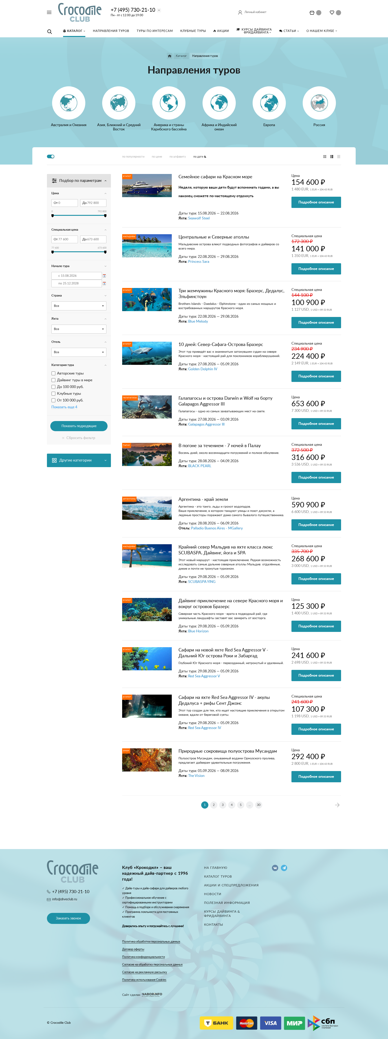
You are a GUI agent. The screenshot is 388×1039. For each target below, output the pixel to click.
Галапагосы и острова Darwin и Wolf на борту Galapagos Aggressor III (225, 401)
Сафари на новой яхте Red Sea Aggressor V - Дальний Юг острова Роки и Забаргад (223, 653)
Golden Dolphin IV (202, 369)
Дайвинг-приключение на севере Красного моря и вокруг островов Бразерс (231, 604)
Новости (212, 894)
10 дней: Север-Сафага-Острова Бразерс (221, 344)
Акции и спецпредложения (231, 885)
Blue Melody (198, 321)
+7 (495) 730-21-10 (133, 10)
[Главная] (169, 56)
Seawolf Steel (199, 218)
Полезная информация (227, 903)
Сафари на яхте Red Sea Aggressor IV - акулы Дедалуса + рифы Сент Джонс (224, 700)
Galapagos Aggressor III (206, 424)
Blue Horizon (198, 631)
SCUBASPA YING (202, 582)
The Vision (196, 776)
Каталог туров (218, 876)
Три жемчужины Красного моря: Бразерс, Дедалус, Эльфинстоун (231, 294)
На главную (215, 868)
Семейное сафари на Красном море (215, 177)
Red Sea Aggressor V (204, 676)
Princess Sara (198, 261)
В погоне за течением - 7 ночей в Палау (220, 446)
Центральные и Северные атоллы (214, 237)
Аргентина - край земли (203, 499)
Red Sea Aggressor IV (204, 728)
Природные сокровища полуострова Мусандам (228, 751)
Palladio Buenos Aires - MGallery (217, 528)
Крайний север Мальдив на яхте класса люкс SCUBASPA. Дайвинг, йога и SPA (226, 550)
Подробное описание (316, 202)
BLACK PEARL (199, 466)
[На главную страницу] (79, 12)
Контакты (213, 924)
